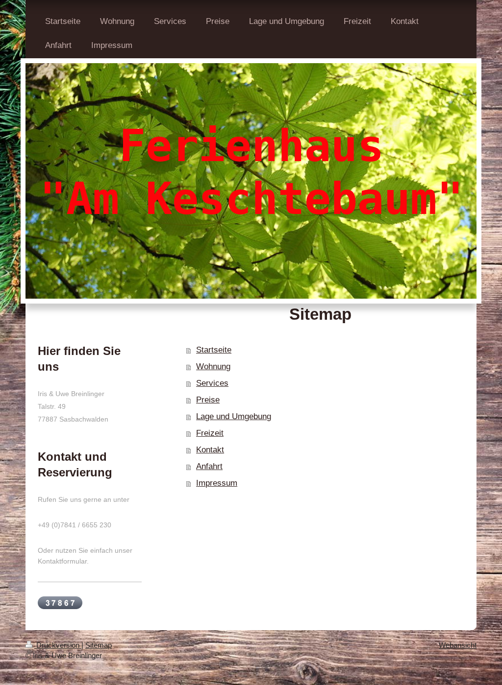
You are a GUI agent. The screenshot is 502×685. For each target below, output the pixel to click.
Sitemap (98, 645)
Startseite (213, 349)
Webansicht (458, 645)
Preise (208, 399)
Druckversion (57, 645)
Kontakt (210, 449)
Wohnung (213, 366)
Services (212, 383)
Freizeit (210, 433)
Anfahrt (209, 466)
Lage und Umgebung (233, 416)
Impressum (216, 483)
